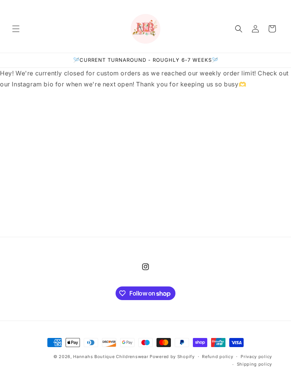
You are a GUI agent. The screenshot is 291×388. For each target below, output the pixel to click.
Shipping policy (254, 364)
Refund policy (217, 356)
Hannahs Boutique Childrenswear (110, 356)
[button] (16, 28)
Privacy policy (256, 356)
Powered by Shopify (172, 356)
